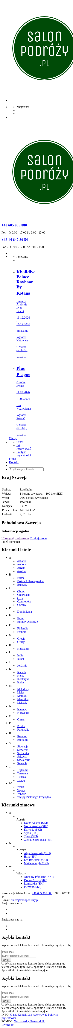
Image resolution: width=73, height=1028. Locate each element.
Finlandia (22, 628)
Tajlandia (22, 770)
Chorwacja (23, 594)
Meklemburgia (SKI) (36, 863)
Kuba (20, 682)
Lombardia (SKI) (34, 883)
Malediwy (23, 689)
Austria (21, 571)
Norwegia (23, 712)
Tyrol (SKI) (31, 836)
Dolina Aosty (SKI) (35, 880)
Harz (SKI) (30, 856)
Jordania (22, 665)
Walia (20, 786)
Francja (21, 631)
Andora (21, 564)
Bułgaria (22, 584)
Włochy (22, 793)
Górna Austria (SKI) (36, 826)
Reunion (22, 736)
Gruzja (21, 642)
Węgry (21, 790)
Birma (21, 577)
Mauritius (22, 699)
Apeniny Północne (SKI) (39, 876)
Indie (20, 655)
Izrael (20, 658)
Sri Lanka (23, 753)
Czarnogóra (24, 601)
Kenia (20, 675)
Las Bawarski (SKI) (36, 860)
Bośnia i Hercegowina (30, 581)
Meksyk (22, 702)
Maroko (22, 695)
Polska (21, 726)
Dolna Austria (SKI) (36, 822)
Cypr (20, 598)
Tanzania (22, 773)
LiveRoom (7, 1024)
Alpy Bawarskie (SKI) (37, 853)
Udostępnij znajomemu (15, 538)
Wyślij (6, 959)
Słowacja (22, 746)
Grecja (21, 638)
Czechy (21, 604)
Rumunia (22, 739)
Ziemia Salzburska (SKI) (38, 839)
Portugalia (23, 729)
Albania (21, 561)
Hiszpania (23, 648)
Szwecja (22, 763)
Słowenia (22, 749)
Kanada (21, 672)
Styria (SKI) (31, 833)
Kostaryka (23, 679)
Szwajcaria (23, 759)
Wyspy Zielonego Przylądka (34, 797)
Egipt (20, 618)
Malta (20, 692)
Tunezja (22, 776)
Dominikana (24, 611)
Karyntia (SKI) (33, 829)
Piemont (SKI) (32, 886)
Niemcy (22, 709)
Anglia (21, 567)
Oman (21, 719)
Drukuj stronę (38, 538)
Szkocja (22, 756)
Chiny (21, 591)
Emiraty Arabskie (27, 621)
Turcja (21, 780)
